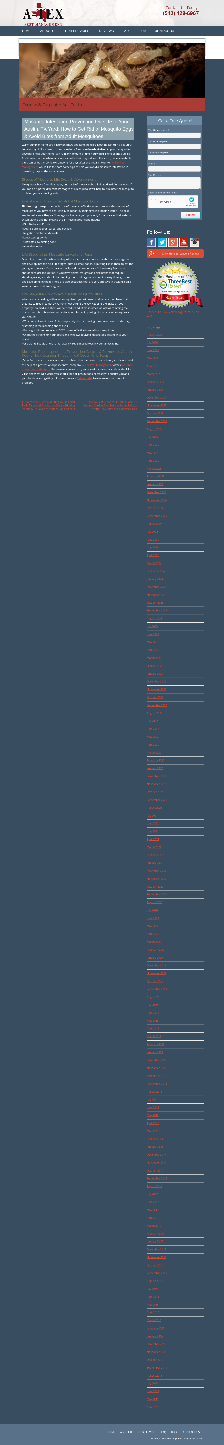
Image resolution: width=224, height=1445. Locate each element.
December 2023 (156, 587)
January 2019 (155, 1052)
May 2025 (153, 453)
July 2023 (152, 626)
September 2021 (157, 800)
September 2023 (157, 610)
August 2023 (154, 618)
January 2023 (155, 673)
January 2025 (155, 484)
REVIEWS (106, 31)
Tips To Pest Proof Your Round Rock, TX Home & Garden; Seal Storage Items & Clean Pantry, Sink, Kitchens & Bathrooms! (110, 405)
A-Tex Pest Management (97, 365)
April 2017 (153, 1218)
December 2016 (156, 1249)
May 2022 (153, 736)
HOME (27, 31)
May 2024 (153, 547)
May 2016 (153, 1304)
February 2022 (155, 760)
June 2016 (153, 1297)
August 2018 (154, 1091)
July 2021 (152, 815)
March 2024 (154, 563)
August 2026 (154, 334)
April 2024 (153, 555)
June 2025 (153, 445)
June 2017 (153, 1202)
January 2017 (155, 1241)
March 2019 (154, 1036)
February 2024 (155, 571)
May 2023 (153, 642)
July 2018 (152, 1099)
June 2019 (153, 1013)
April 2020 (153, 934)
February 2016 (155, 1328)
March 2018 (154, 1131)
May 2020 (153, 926)
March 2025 (154, 468)
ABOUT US (48, 31)
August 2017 (154, 1186)
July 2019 (152, 1005)
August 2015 (154, 1375)
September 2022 (157, 705)
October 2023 (155, 602)
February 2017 (155, 1233)
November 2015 (156, 1352)
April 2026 (153, 366)
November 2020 (156, 879)
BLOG (141, 31)
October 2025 (155, 413)
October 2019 (155, 981)
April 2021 (153, 839)
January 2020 (155, 957)
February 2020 (155, 949)
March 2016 (154, 1320)
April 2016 (153, 1312)
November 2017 (156, 1162)
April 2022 (153, 744)
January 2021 (155, 863)
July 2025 (152, 437)
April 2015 (153, 1407)
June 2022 (153, 729)
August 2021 (154, 807)
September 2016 (157, 1273)
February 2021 (155, 855)
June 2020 (153, 918)
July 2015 (152, 1383)
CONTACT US (165, 31)
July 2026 (152, 342)
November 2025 (156, 405)
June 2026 (153, 350)
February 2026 (155, 382)
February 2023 (155, 666)
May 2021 (153, 831)
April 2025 (153, 461)
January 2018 (155, 1147)
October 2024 (155, 508)
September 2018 (157, 1084)
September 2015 (157, 1367)
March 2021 (154, 847)
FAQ (125, 31)
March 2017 (154, 1225)
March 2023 (154, 658)
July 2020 (152, 910)
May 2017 (153, 1210)
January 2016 (155, 1336)
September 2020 (157, 894)
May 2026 (153, 358)
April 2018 (153, 1123)
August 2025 (154, 429)
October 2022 (155, 697)
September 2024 (157, 516)
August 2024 (154, 524)
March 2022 (154, 752)
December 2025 (156, 397)
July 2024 (152, 531)
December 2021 (156, 776)
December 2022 (156, 681)
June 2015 (153, 1391)
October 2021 (155, 792)
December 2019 (156, 965)
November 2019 (156, 973)
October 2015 (155, 1360)
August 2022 (154, 713)
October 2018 (155, 1076)
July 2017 (152, 1194)
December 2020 (156, 871)
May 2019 (153, 1020)
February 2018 (155, 1139)
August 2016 (154, 1281)
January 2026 (155, 389)
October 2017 (155, 1170)
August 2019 (154, 997)
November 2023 (156, 595)
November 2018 (156, 1068)
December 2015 (156, 1344)
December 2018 (156, 1060)
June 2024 (153, 539)
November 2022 (156, 689)
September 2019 (157, 989)
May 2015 (153, 1399)
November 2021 (156, 784)
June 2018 (153, 1107)
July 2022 (152, 721)
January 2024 (155, 579)
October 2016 (155, 1265)
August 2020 (154, 902)
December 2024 (156, 492)
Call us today (84, 378)
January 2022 (155, 768)
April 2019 (153, 1028)
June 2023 (153, 634)
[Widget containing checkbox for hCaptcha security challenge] (173, 201)
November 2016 (156, 1257)
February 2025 (155, 476)
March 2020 (154, 942)
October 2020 (155, 886)
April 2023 (153, 650)
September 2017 (157, 1178)
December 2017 (156, 1154)
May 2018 (153, 1115)
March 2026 (154, 374)
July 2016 (152, 1289)
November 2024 (156, 500)
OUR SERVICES (77, 31)
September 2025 (157, 421)
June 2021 (153, 823)
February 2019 (155, 1044)
